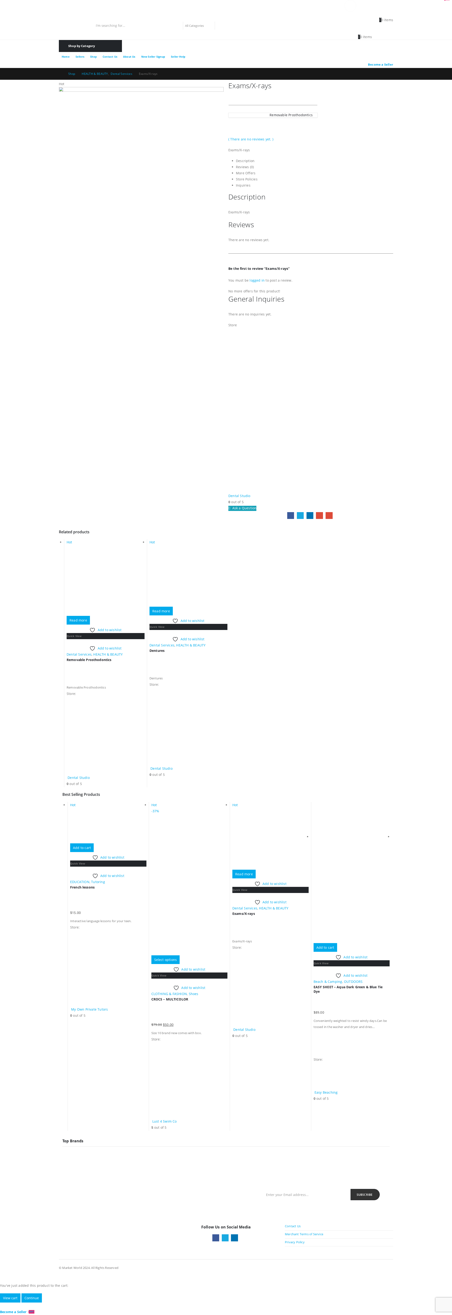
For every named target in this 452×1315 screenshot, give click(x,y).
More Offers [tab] (245, 173)
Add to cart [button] (82, 847)
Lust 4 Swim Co (164, 1121)
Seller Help (178, 56)
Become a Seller (380, 64)
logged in (257, 280)
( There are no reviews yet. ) (250, 139)
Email (329, 515)
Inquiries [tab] (243, 185)
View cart (10, 1298)
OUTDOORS (353, 981)
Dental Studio (239, 496)
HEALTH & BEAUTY (108, 654)
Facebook (290, 515)
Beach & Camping (328, 981)
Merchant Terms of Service (304, 1234)
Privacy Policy (295, 1242)
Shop (93, 56)
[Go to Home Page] (60, 74)
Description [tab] (245, 161)
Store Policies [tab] (247, 179)
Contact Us (110, 56)
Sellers (80, 56)
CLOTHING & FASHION (169, 994)
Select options (165, 959)
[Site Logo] (88, 15)
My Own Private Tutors (89, 1009)
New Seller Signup (153, 56)
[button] (3, 1305)
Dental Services (79, 654)
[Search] (220, 26)
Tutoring (98, 882)
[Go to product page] (352, 872)
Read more (78, 620)
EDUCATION (79, 882)
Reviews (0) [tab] (245, 167)
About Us (129, 56)
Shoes (193, 994)
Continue (31, 1298)
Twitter (300, 515)
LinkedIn (310, 515)
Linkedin (234, 1237)
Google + (319, 515)
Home (66, 56)
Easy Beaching (326, 1092)
